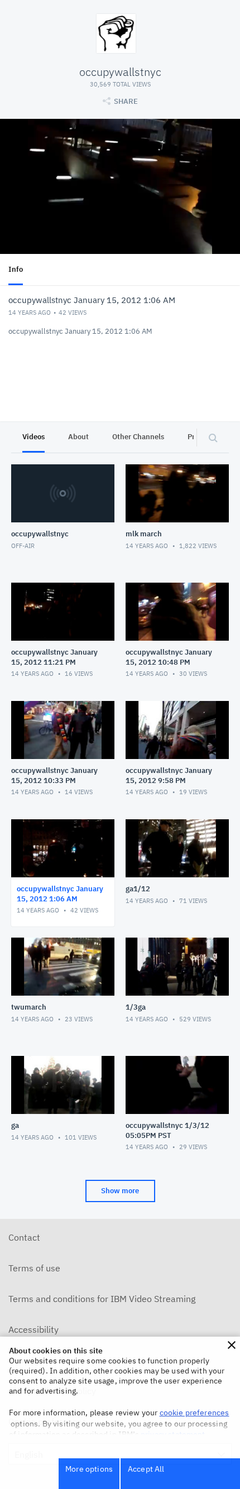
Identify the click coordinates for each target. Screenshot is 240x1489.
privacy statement (173, 1434)
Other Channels (138, 436)
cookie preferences (194, 1413)
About (78, 436)
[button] (232, 1345)
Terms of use (34, 1268)
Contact (24, 1237)
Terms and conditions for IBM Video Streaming (101, 1298)
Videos (33, 436)
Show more (120, 1190)
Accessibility (33, 1329)
